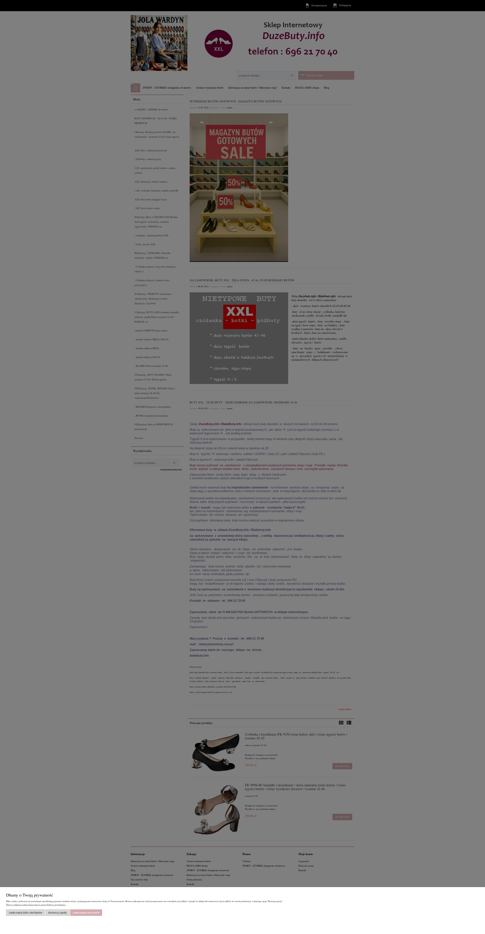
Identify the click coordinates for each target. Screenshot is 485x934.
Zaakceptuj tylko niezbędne (25, 912)
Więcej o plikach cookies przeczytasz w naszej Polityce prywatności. (36, 904)
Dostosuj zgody (57, 912)
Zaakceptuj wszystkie (86, 912)
